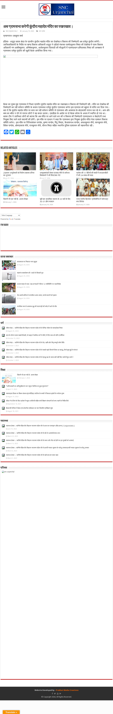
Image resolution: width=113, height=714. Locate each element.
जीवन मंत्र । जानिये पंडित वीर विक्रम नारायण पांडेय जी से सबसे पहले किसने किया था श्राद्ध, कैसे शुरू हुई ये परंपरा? (42, 350)
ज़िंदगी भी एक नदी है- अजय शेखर (15, 199)
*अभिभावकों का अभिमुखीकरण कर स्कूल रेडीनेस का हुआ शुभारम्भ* (27, 386)
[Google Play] (60, 693)
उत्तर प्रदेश (42, 31)
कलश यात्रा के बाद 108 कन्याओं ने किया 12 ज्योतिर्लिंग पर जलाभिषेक (39, 284)
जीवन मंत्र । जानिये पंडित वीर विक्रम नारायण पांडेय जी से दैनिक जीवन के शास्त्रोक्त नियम (34, 328)
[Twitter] (55, 693)
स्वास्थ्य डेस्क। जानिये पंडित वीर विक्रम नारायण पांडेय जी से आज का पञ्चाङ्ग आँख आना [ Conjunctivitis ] (40, 426)
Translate (17, 219)
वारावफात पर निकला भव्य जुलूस (27, 262)
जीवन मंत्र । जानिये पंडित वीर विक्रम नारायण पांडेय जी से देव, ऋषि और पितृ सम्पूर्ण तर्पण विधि (35, 342)
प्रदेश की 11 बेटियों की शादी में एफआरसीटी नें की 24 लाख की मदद (92, 174)
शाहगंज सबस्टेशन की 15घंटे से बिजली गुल (30, 273)
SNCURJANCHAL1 (12, 31)
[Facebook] (52, 693)
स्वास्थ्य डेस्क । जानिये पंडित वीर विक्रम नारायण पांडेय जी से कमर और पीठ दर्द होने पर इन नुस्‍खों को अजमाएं (40, 440)
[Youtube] (58, 693)
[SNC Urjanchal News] (56, 9)
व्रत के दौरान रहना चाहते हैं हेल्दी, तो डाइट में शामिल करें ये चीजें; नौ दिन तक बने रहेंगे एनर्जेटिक (35, 335)
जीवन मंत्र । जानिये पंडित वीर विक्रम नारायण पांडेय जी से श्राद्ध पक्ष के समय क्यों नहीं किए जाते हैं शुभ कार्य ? (39, 357)
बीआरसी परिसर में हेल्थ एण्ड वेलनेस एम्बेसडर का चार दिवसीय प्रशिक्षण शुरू (29, 408)
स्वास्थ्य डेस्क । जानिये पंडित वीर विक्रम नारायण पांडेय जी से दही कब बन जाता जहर (32, 455)
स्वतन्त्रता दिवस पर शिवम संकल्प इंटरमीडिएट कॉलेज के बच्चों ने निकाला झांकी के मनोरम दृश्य (35, 393)
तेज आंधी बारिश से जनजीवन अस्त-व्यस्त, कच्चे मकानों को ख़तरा (37, 295)
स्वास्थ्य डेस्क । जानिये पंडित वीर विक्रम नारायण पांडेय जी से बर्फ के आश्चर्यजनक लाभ (33, 433)
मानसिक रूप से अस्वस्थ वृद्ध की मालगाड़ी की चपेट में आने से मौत (37, 306)
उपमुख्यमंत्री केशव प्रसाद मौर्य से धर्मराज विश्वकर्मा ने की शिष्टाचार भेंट (55, 174)
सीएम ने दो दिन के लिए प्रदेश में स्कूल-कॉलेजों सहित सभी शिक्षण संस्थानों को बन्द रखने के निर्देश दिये (37, 401)
